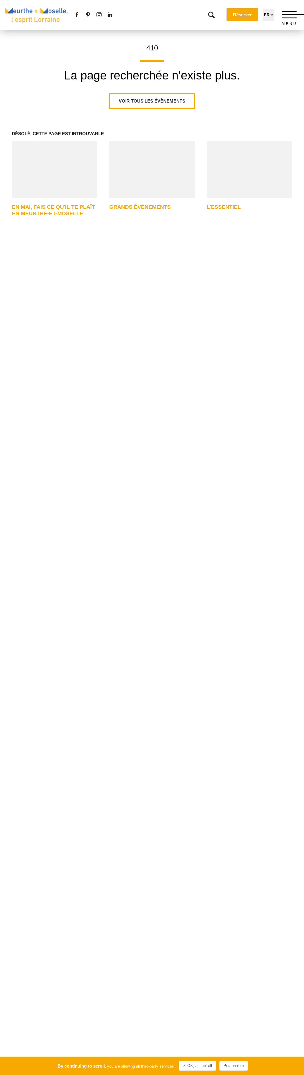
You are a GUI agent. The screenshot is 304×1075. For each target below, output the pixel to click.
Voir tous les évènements (152, 100)
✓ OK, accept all (197, 1065)
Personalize (234, 1065)
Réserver (242, 14)
